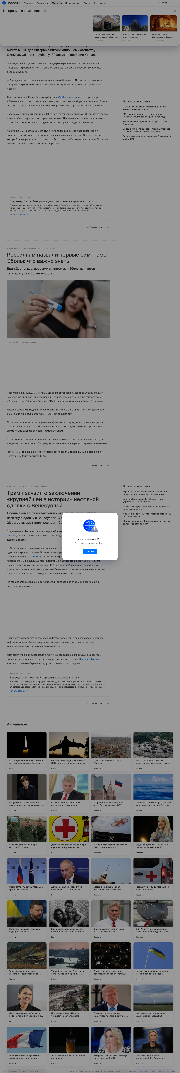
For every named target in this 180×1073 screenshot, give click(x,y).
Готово (90, 551)
